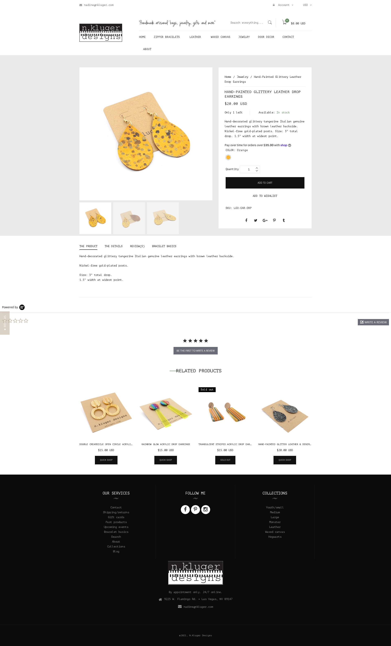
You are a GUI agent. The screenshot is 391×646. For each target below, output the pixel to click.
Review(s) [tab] (137, 246)
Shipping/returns (116, 512)
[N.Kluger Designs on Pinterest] (195, 509)
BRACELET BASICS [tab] (164, 246)
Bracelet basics (116, 531)
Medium (275, 512)
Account (283, 5)
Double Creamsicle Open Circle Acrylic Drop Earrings (115, 444)
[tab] (90, 247)
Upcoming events (116, 527)
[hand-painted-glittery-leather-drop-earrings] (95, 218)
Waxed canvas (275, 531)
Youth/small (275, 507)
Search (116, 536)
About (116, 541)
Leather (275, 527)
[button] (373, 322)
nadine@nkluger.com (98, 5)
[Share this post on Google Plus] (265, 220)
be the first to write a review (196, 350)
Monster (275, 522)
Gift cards (116, 517)
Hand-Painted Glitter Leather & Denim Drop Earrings (293, 444)
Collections (116, 546)
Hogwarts (274, 536)
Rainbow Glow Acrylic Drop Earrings (166, 444)
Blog (116, 551)
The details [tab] (114, 246)
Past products (116, 522)
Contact (116, 507)
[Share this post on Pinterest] (274, 220)
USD (305, 5)
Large (275, 517)
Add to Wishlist (265, 195)
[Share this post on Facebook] (246, 220)
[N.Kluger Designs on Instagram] (205, 509)
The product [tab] (88, 246)
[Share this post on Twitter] (255, 220)
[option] (95, 219)
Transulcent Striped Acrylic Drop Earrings (228, 444)
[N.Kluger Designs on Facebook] (185, 509)
